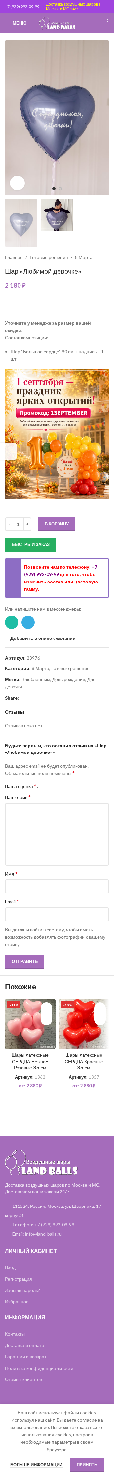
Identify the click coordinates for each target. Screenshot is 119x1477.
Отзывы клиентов (23, 1379)
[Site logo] (57, 22)
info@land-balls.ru (43, 1233)
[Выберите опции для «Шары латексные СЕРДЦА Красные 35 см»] (100, 1019)
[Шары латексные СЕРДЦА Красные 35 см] (84, 1024)
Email (12, 901)
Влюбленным (35, 679)
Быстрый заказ (31, 544)
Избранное (17, 1301)
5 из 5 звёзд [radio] (65, 786)
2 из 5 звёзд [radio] (50, 786)
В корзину (57, 523)
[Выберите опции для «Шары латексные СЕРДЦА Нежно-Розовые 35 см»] (46, 1019)
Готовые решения (49, 257)
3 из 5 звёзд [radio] (55, 786)
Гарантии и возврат (25, 1356)
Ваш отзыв (18, 797)
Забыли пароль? (22, 1290)
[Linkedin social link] (31, 698)
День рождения (68, 679)
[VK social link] (47, 698)
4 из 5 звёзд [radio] (60, 786)
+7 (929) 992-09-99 (22, 6)
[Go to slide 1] (54, 188)
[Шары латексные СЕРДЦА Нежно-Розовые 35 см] (30, 1024)
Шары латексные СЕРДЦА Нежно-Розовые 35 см (30, 1061)
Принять (87, 1464)
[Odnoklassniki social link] (39, 698)
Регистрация (18, 1279)
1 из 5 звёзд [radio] (45, 786)
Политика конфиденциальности (39, 1368)
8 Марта (84, 257)
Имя (11, 873)
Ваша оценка (20, 786)
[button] (11, 117)
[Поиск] (93, 23)
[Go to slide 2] (60, 188)
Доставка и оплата (24, 1345)
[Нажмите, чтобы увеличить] (17, 183)
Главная (14, 257)
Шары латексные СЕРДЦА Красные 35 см (84, 1061)
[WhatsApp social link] (11, 622)
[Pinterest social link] (23, 698)
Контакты (15, 1334)
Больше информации (36, 1464)
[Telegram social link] (28, 622)
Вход (10, 1267)
